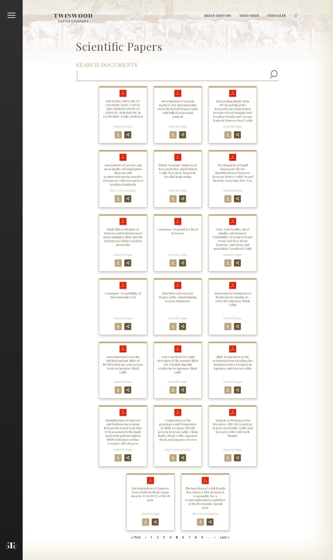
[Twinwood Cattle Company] (73, 18)
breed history (217, 15)
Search (296, 15)
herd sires (249, 15)
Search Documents (107, 64)
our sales (276, 15)
